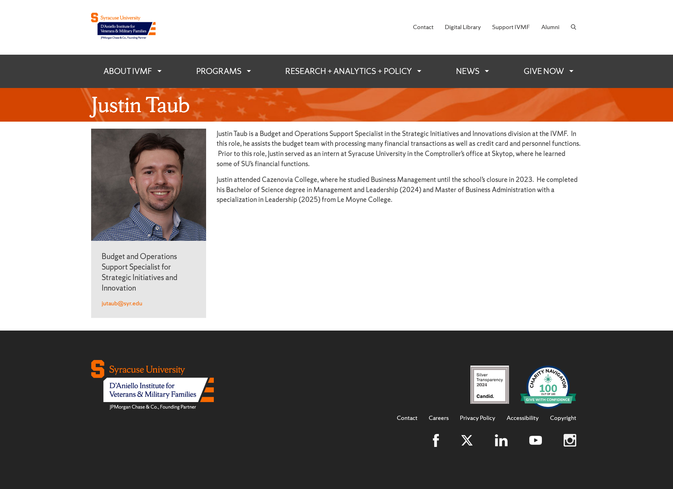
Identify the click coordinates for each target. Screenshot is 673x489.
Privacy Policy (477, 417)
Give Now (544, 71)
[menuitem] (423, 27)
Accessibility (523, 417)
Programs (219, 71)
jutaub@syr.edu (122, 303)
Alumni (550, 27)
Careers (439, 417)
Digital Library (463, 27)
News (468, 71)
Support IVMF (511, 27)
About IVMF (127, 71)
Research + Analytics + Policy (348, 71)
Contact (423, 27)
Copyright (563, 417)
